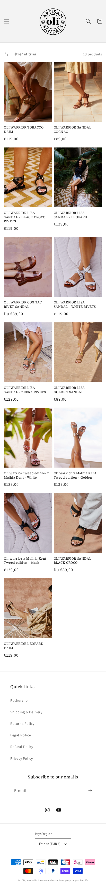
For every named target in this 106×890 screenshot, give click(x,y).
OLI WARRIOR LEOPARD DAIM (23, 646)
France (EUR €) (50, 844)
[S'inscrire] (90, 790)
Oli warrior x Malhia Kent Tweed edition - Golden (75, 475)
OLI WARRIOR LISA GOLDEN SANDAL (69, 390)
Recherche (19, 700)
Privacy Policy (21, 758)
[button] (6, 21)
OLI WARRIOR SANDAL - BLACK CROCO (74, 561)
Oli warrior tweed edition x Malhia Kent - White (26, 475)
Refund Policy (21, 746)
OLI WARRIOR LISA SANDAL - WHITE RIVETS (75, 305)
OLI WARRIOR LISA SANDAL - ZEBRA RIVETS (25, 390)
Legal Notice (20, 735)
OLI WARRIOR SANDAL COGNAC (73, 130)
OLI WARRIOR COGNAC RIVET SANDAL (23, 305)
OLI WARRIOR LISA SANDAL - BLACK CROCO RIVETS (25, 217)
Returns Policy (22, 723)
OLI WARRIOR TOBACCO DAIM (23, 130)
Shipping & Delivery (26, 712)
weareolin (32, 880)
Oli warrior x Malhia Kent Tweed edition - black (25, 561)
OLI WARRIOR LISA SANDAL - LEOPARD (70, 215)
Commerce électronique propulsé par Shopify (63, 880)
